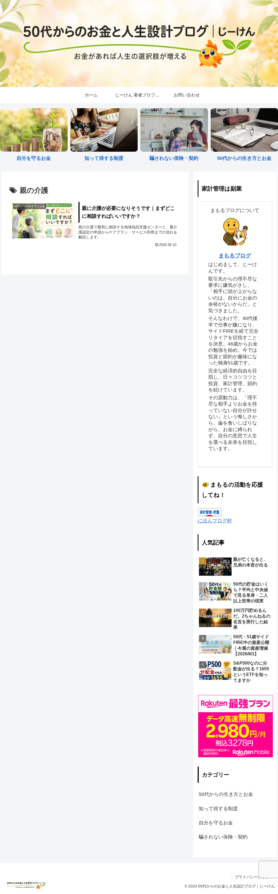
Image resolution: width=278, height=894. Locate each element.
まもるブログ (235, 255)
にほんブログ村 (215, 521)
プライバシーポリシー (254, 877)
